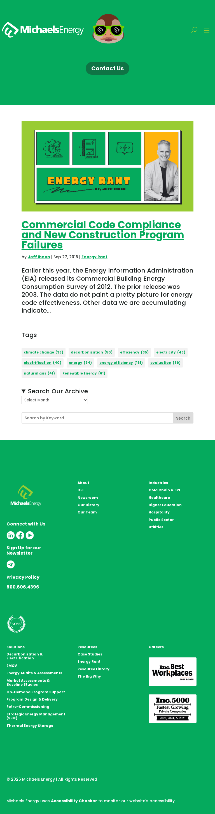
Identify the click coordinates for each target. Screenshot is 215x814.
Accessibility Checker (74, 801)
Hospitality (159, 512)
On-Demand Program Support (35, 692)
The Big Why (89, 676)
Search (183, 418)
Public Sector (161, 519)
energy (80, 362)
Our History (88, 505)
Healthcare (159, 497)
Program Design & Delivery (32, 699)
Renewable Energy (83, 373)
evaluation (165, 362)
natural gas (39, 373)
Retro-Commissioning (27, 706)
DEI (80, 490)
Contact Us (107, 68)
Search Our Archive (58, 391)
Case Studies (90, 654)
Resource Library (93, 669)
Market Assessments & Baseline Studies (28, 682)
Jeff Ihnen (39, 257)
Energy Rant (94, 257)
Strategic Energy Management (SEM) (35, 716)
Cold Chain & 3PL (165, 490)
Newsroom (88, 497)
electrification (42, 362)
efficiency (134, 352)
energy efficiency (121, 362)
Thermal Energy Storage (29, 725)
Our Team (87, 512)
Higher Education (165, 505)
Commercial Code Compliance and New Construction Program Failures (103, 235)
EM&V (11, 665)
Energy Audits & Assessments (34, 673)
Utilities (156, 527)
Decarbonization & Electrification (24, 656)
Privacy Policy (22, 577)
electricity (170, 352)
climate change (43, 352)
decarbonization (92, 352)
